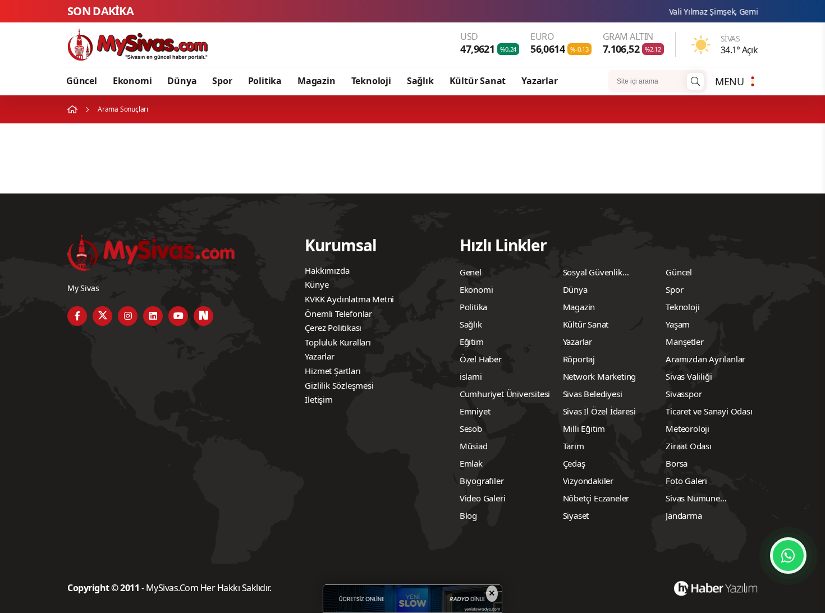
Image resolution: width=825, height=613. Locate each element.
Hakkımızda (327, 270)
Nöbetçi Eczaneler (596, 498)
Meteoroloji (687, 428)
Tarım (573, 445)
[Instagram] (128, 316)
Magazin (316, 81)
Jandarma (684, 515)
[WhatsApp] (788, 555)
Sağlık (420, 81)
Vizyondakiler (588, 480)
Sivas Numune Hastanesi (693, 499)
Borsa (677, 463)
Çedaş (574, 463)
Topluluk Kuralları (337, 342)
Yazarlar (539, 81)
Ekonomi (132, 81)
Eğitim (472, 341)
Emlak (471, 463)
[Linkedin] (153, 316)
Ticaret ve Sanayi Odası (709, 411)
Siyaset (576, 515)
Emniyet (475, 411)
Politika (265, 81)
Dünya (181, 81)
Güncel (81, 81)
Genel (471, 272)
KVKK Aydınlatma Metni (349, 299)
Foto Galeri (686, 480)
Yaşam (678, 324)
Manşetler (684, 341)
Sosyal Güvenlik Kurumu (592, 273)
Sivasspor (684, 393)
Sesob (471, 428)
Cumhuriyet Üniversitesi (505, 393)
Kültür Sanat (478, 81)
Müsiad (474, 445)
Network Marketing (599, 376)
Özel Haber (481, 359)
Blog (468, 515)
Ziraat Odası (689, 445)
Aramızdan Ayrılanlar (705, 359)
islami (471, 376)
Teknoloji (371, 81)
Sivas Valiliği (689, 376)
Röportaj (579, 359)
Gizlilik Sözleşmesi (339, 385)
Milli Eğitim (584, 428)
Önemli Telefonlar (338, 313)
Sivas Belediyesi (592, 393)
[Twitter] (102, 316)
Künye (316, 284)
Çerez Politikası (333, 327)
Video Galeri (483, 498)
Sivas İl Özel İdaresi (599, 411)
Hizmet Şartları (332, 370)
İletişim (318, 399)
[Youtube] (178, 316)
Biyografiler (482, 480)
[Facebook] (77, 316)
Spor (222, 81)
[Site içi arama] (695, 81)
